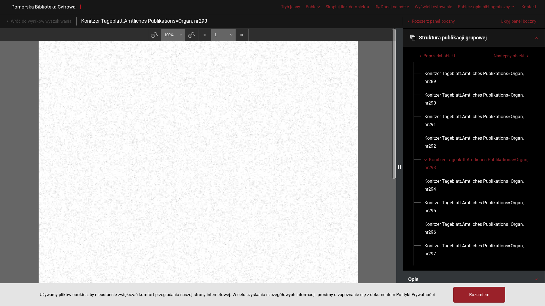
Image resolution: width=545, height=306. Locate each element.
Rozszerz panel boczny (433, 21)
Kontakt (528, 6)
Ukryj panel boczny (518, 21)
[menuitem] (477, 77)
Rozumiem (479, 294)
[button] (474, 38)
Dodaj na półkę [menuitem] (395, 6)
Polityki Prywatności (415, 294)
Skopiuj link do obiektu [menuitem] (347, 6)
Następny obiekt (509, 55)
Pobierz (313, 6)
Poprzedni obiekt (439, 55)
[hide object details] (399, 167)
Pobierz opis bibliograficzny (484, 6)
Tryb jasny (290, 6)
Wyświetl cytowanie (433, 6)
